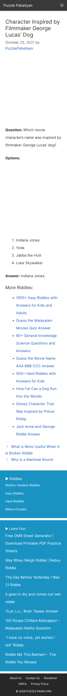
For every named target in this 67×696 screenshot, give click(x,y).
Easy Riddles (14, 493)
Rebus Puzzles (15, 509)
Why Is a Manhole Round (32, 459)
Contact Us (33, 678)
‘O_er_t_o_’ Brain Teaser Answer (31, 611)
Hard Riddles (14, 501)
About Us (15, 678)
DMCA (23, 684)
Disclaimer (50, 678)
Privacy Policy (40, 684)
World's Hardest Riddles (22, 485)
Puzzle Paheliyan (18, 5)
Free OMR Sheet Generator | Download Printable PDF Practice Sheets (33, 543)
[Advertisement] (33, 91)
